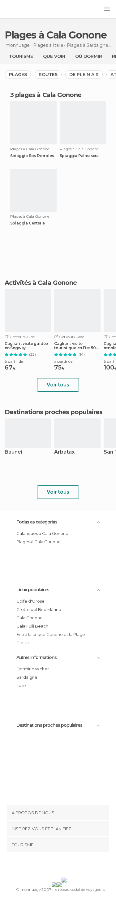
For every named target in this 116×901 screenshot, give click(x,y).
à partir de (14, 361)
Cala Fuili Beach (32, 626)
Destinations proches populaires (53, 412)
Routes (48, 74)
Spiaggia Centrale (27, 223)
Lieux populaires (32, 589)
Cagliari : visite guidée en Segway (26, 345)
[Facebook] (48, 866)
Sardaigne (26, 677)
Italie (21, 685)
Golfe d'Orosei (30, 601)
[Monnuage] (21, 9)
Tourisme (21, 56)
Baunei (13, 452)
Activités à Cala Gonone (41, 283)
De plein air (84, 74)
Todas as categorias (36, 522)
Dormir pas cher (32, 668)
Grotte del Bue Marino (38, 609)
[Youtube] (72, 866)
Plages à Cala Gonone (38, 541)
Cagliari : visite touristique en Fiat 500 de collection (76, 345)
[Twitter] (56, 866)
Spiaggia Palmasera (79, 156)
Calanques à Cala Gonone (42, 533)
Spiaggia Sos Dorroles (32, 156)
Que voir (54, 56)
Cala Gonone (29, 617)
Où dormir (88, 56)
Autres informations (36, 657)
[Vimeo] (64, 866)
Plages (18, 74)
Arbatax (64, 452)
